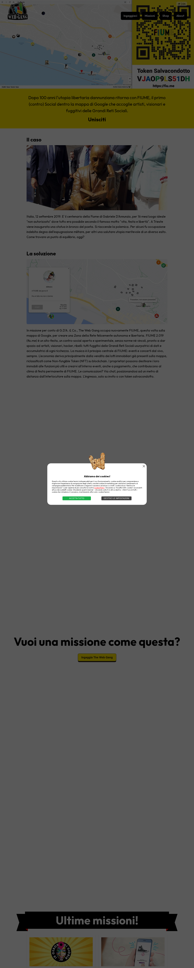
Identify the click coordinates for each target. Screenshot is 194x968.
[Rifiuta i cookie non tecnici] (144, 466)
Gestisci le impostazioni (116, 498)
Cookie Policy (99, 488)
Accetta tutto (76, 498)
